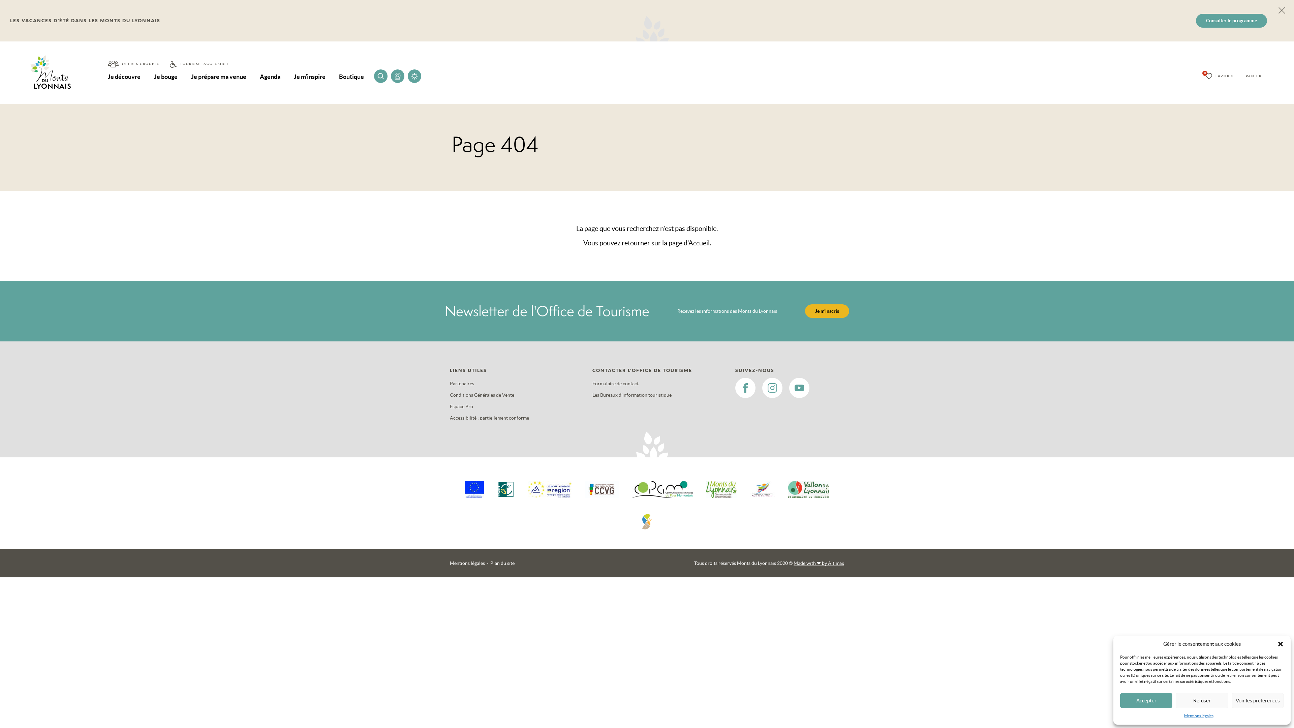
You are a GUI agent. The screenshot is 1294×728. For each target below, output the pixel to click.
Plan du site (502, 563)
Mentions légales (1198, 716)
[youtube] (799, 388)
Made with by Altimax (819, 563)
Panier (1254, 76)
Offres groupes (141, 64)
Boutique (351, 76)
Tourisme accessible (204, 64)
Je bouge (166, 76)
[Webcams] (397, 76)
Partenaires (462, 383)
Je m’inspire (310, 76)
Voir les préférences (1258, 700)
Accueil (699, 243)
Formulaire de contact (615, 383)
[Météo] (414, 76)
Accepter (1146, 700)
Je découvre (124, 76)
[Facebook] (745, 388)
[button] (1280, 644)
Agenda (270, 76)
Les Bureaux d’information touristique (632, 395)
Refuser (1202, 700)
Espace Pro (461, 406)
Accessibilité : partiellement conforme (489, 418)
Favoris (1224, 76)
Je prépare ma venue (218, 76)
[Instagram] (772, 388)
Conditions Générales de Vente (482, 395)
